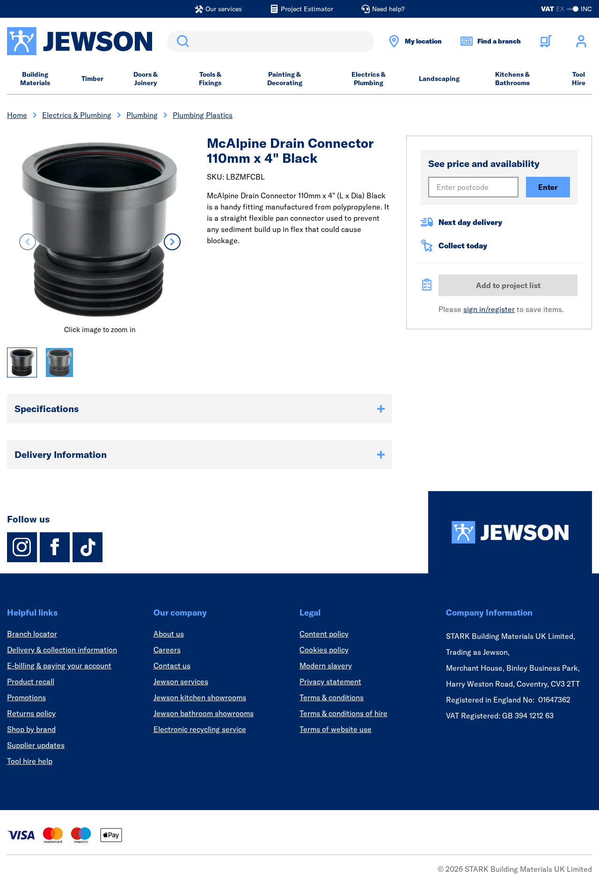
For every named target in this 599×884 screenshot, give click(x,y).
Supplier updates (36, 745)
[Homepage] (510, 532)
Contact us (171, 665)
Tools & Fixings (210, 78)
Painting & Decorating (284, 78)
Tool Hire (578, 78)
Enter (548, 187)
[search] (270, 41)
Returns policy (31, 713)
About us (168, 633)
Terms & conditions (332, 697)
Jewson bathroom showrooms (203, 713)
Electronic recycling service (199, 729)
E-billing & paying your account (59, 665)
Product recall (30, 681)
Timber (92, 78)
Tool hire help (29, 761)
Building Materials (35, 78)
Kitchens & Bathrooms (512, 78)
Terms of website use (336, 729)
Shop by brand (31, 729)
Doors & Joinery (145, 78)
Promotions (26, 697)
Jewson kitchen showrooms (199, 697)
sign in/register (489, 309)
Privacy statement (330, 681)
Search (181, 41)
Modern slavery (326, 665)
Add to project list (508, 285)
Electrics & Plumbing (368, 78)
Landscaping (439, 78)
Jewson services (180, 681)
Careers (167, 649)
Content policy (324, 633)
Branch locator (32, 633)
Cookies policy (324, 649)
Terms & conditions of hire (343, 713)
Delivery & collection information (62, 649)
